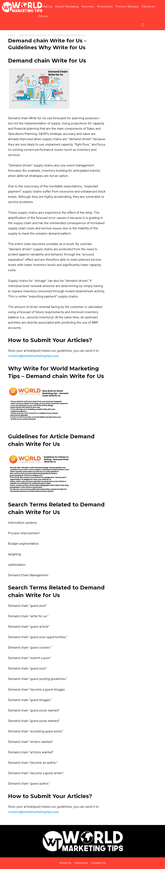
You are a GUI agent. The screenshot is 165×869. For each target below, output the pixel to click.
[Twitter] (159, 24)
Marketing (45, 6)
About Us (65, 863)
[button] (142, 24)
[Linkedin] (152, 833)
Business (88, 6)
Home (11, 35)
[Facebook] (149, 24)
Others (43, 16)
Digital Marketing (67, 6)
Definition (148, 6)
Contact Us (98, 863)
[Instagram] (154, 24)
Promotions (105, 6)
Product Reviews (127, 6)
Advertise (81, 863)
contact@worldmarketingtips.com (33, 356)
